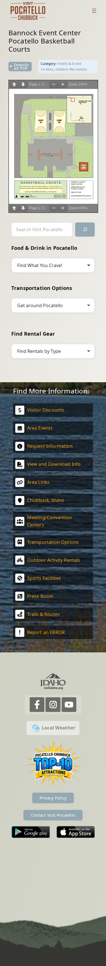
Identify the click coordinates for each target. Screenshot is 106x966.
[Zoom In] (63, 84)
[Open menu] (94, 10)
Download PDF (21, 66)
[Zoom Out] (53, 84)
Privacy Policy (53, 798)
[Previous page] (14, 84)
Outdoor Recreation (71, 69)
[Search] (85, 229)
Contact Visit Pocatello (53, 815)
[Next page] (23, 84)
